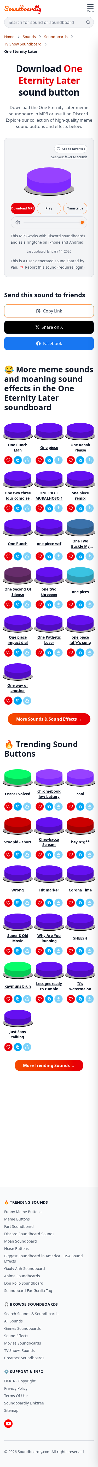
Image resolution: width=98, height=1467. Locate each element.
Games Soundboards (22, 1328)
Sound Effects (16, 1335)
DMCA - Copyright (20, 1380)
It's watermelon (80, 986)
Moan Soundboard (20, 1241)
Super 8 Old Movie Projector (17, 938)
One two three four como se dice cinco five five (18, 495)
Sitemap (11, 1410)
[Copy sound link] (18, 460)
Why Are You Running (49, 938)
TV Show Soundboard (23, 44)
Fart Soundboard (19, 1226)
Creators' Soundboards (24, 1357)
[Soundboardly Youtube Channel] (8, 1423)
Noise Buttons (16, 1248)
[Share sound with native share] (27, 460)
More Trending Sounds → (49, 1065)
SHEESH (80, 938)
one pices (80, 591)
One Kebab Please (80, 447)
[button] (49, 179)
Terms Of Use (16, 1395)
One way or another (17, 688)
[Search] (88, 22)
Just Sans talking (17, 1034)
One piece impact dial (18, 640)
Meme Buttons (17, 1219)
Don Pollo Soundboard (23, 1283)
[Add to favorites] (8, 460)
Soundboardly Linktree (24, 1403)
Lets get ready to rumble (49, 986)
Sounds (29, 36)
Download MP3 (22, 208)
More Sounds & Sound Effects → (49, 719)
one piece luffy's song (80, 640)
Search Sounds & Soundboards (31, 1313)
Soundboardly (22, 8)
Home (9, 36)
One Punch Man (17, 447)
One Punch (17, 543)
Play (48, 208)
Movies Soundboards (22, 1343)
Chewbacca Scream (49, 842)
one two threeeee (49, 592)
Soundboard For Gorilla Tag (28, 1290)
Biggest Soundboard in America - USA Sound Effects (43, 1258)
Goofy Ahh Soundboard (24, 1268)
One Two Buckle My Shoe (80, 543)
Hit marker (49, 890)
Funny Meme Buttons (23, 1211)
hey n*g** (80, 841)
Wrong (17, 890)
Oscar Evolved (17, 793)
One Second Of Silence (17, 592)
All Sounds (13, 1321)
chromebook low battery (49, 794)
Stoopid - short (17, 841)
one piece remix (80, 495)
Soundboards (56, 36)
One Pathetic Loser (49, 640)
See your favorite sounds (69, 157)
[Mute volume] (17, 222)
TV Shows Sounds (19, 1350)
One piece (49, 447)
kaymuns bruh (17, 986)
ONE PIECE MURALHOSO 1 (49, 495)
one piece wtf (49, 543)
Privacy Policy (15, 1388)
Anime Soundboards (22, 1275)
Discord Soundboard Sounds (29, 1233)
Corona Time (80, 890)
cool (80, 793)
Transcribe (75, 208)
